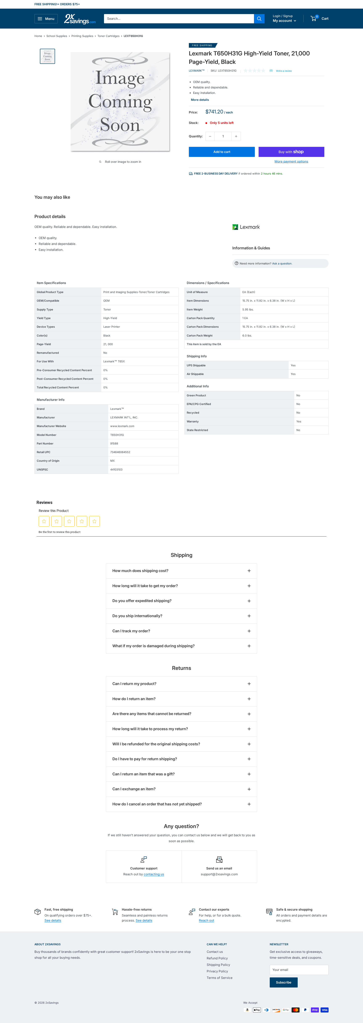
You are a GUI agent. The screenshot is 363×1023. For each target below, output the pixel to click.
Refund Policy (217, 958)
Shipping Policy (218, 965)
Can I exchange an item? (134, 789)
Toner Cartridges (108, 36)
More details (200, 99)
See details (53, 920)
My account (283, 20)
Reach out (206, 920)
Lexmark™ (197, 70)
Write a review (284, 71)
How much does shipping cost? (140, 570)
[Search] (259, 18)
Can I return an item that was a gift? (143, 774)
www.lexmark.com (122, 426)
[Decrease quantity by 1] (210, 136)
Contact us (215, 952)
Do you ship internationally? (137, 616)
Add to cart (221, 152)
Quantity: (196, 136)
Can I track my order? (131, 631)
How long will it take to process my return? (150, 729)
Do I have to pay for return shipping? (144, 759)
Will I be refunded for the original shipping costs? (156, 744)
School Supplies (56, 36)
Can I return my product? (134, 683)
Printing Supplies (82, 36)
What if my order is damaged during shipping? (153, 646)
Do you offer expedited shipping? (142, 600)
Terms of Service (220, 978)
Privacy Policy (217, 971)
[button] (313, 18)
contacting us (154, 874)
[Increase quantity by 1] (236, 136)
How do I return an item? (134, 699)
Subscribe (283, 982)
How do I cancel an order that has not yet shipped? (157, 804)
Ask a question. (282, 263)
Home (38, 36)
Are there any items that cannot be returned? (151, 713)
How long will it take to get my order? (145, 586)
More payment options (291, 161)
